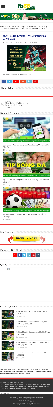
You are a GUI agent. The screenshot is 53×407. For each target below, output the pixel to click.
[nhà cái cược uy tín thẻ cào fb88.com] (26, 16)
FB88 (2, 384)
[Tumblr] (38, 255)
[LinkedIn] (29, 255)
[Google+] (15, 255)
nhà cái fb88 (45, 384)
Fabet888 (39, 398)
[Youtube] (33, 255)
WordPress (22, 398)
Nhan (6, 42)
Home (2, 26)
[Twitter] (24, 255)
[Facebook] (19, 255)
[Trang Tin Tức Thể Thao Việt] (26, 7)
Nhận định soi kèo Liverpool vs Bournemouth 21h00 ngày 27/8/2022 (16, 104)
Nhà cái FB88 (38, 386)
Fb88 (25, 384)
